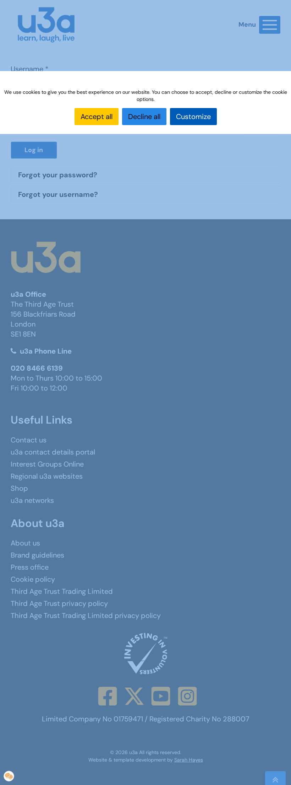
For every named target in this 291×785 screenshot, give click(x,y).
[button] (9, 776)
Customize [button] (193, 116)
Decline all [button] (144, 116)
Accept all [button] (96, 116)
